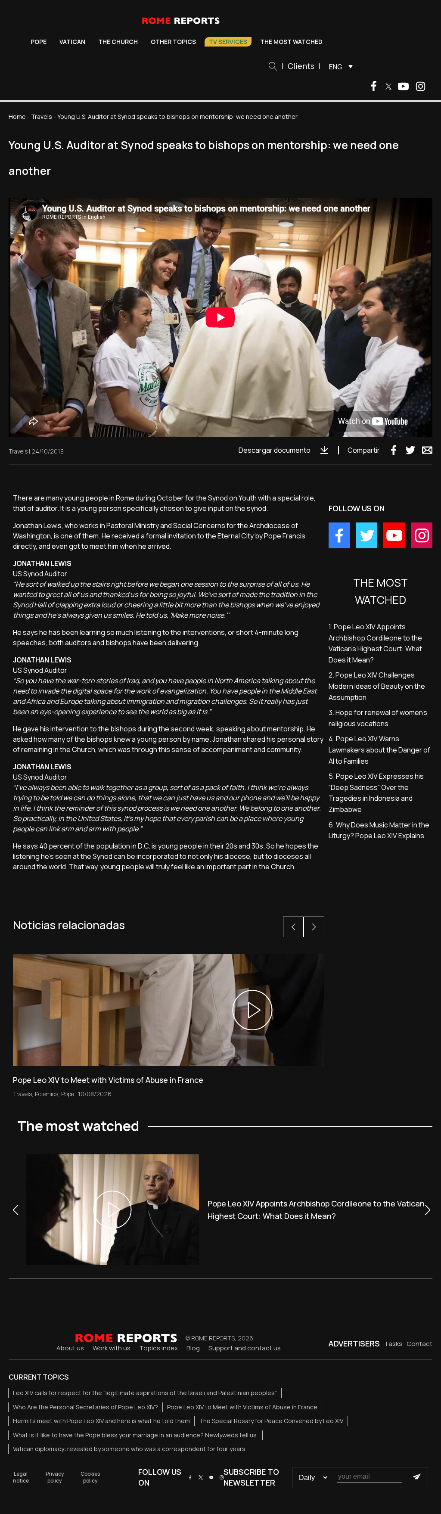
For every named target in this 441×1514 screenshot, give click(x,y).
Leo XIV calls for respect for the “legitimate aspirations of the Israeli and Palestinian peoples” (145, 1393)
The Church (118, 41)
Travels (41, 116)
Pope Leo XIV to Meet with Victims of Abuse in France (242, 1407)
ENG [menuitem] (335, 67)
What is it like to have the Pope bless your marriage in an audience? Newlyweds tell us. (135, 1435)
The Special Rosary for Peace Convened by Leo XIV (271, 1421)
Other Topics (173, 41)
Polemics (46, 1094)
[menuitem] (339, 66)
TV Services (228, 41)
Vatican (72, 41)
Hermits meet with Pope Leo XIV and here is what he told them (101, 1421)
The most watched (291, 41)
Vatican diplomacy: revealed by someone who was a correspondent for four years (129, 1449)
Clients (301, 66)
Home (17, 116)
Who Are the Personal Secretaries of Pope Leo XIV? (85, 1407)
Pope (39, 41)
